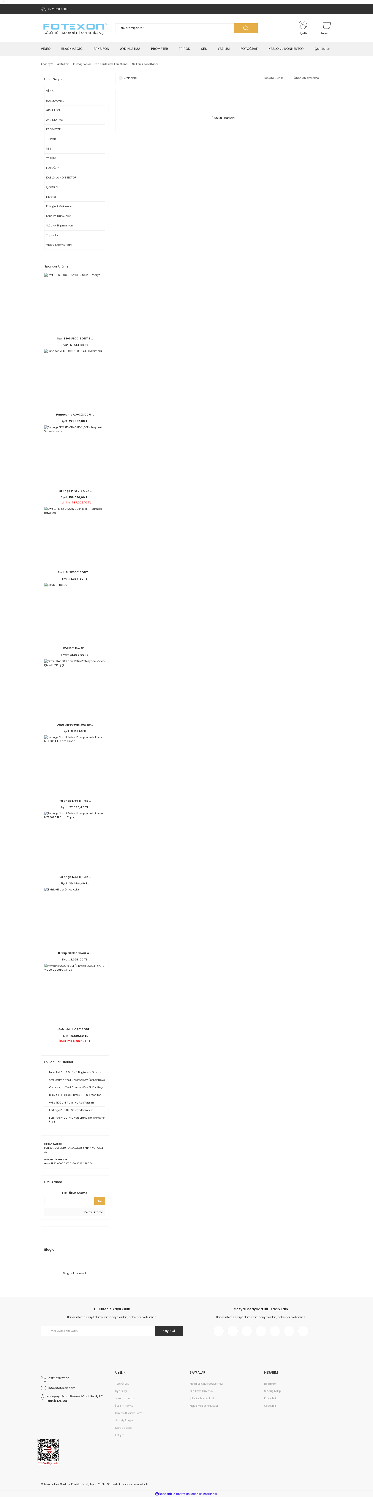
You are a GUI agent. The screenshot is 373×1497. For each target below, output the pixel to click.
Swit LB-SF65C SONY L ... (74, 572)
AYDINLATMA (54, 120)
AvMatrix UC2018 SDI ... (75, 1029)
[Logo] (75, 28)
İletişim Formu (124, 1406)
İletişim (119, 1435)
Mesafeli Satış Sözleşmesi (206, 1384)
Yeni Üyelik (122, 1384)
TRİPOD (51, 139)
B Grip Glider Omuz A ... (75, 953)
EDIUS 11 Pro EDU (74, 648)
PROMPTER (53, 129)
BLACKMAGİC (55, 101)
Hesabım (270, 1384)
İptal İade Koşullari (202, 1398)
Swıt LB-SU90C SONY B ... (75, 338)
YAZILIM (51, 158)
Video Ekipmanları (59, 245)
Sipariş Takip (272, 1391)
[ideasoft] (163, 1494)
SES (48, 149)
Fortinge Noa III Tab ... (75, 801)
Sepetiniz (270, 1406)
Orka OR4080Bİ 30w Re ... (75, 725)
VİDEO (50, 91)
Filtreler (51, 197)
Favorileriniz (272, 1398)
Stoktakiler (130, 78)
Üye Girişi (121, 1391)
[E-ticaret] (186, 1494)
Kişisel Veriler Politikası (204, 1406)
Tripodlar (52, 235)
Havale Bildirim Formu (129, 1413)
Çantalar (52, 187)
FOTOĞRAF (53, 168)
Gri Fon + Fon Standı (145, 64)
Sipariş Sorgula (125, 1420)
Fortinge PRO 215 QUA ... (75, 491)
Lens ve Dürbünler (58, 216)
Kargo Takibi (123, 1428)
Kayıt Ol (169, 1331)
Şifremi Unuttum (125, 1398)
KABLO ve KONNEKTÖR (61, 177)
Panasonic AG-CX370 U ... (75, 414)
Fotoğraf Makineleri (59, 206)
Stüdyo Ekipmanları (59, 225)
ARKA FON (53, 110)
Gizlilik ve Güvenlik (201, 1391)
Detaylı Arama (93, 1212)
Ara (100, 1201)
